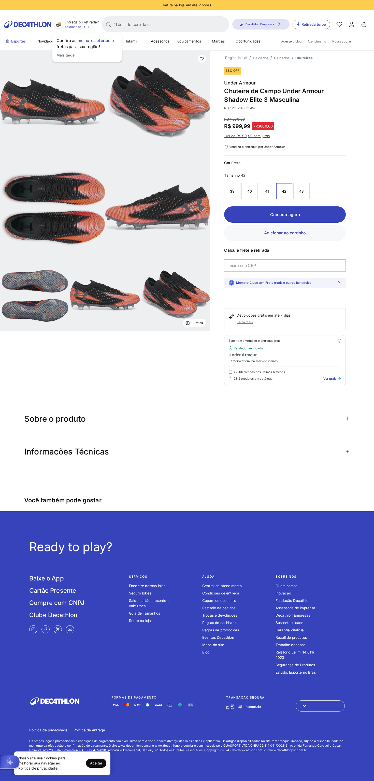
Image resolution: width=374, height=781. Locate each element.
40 (249, 191)
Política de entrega (89, 730)
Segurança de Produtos (295, 665)
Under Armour (240, 83)
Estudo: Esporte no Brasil (296, 672)
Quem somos (287, 586)
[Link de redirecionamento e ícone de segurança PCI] (240, 707)
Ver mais (329, 378)
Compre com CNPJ (56, 602)
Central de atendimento (222, 586)
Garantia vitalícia (290, 630)
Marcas (218, 41)
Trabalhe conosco (291, 645)
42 (284, 191)
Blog (206, 652)
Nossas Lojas (342, 41)
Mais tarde (65, 55)
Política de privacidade (48, 730)
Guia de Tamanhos (144, 613)
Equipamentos (189, 41)
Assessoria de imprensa (295, 608)
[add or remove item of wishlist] (202, 59)
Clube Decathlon (53, 615)
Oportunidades (248, 41)
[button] (10, 762)
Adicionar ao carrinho (285, 232)
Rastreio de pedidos (218, 608)
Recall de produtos (291, 637)
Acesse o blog (291, 41)
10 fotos (197, 323)
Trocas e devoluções (219, 615)
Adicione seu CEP (78, 27)
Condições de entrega (220, 593)
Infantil (131, 41)
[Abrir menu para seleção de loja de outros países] (320, 706)
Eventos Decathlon (218, 637)
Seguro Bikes (140, 593)
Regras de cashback (219, 622)
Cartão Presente (52, 590)
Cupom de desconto (219, 600)
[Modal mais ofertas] (339, 340)
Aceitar (96, 763)
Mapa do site (213, 645)
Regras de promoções (220, 630)
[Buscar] (108, 24)
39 (232, 191)
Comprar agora (285, 214)
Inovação (283, 593)
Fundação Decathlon (293, 600)
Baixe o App (46, 578)
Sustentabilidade (290, 622)
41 (267, 191)
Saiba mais (245, 322)
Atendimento (317, 41)
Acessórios (160, 41)
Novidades (46, 41)
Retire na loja (140, 620)
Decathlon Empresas (293, 615)
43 (301, 191)
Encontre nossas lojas (147, 586)
